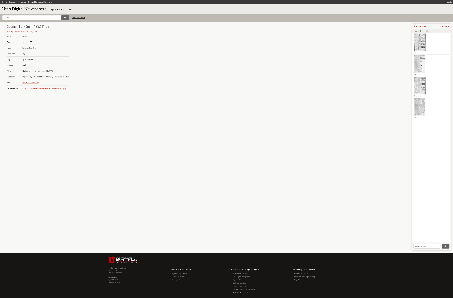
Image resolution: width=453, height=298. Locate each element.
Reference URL (19, 31)
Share (9, 31)
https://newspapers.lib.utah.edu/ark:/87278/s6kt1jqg (44, 88)
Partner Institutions (301, 273)
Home (4, 2)
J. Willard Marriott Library (117, 268)
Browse (12, 2)
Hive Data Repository (240, 292)
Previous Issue (420, 26)
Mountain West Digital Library (304, 277)
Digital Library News (240, 286)
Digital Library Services (179, 273)
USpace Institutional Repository (244, 289)
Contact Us (21, 2)
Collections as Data (239, 283)
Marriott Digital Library (241, 273)
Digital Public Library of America (305, 280)
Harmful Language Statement (40, 2)
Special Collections (178, 277)
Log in (449, 2)
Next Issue (445, 26)
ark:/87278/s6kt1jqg (30, 82)
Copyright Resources (179, 280)
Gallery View (32, 31)
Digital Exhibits (238, 280)
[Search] (65, 17)
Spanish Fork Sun (61, 9)
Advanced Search (78, 18)
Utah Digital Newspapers (241, 277)
